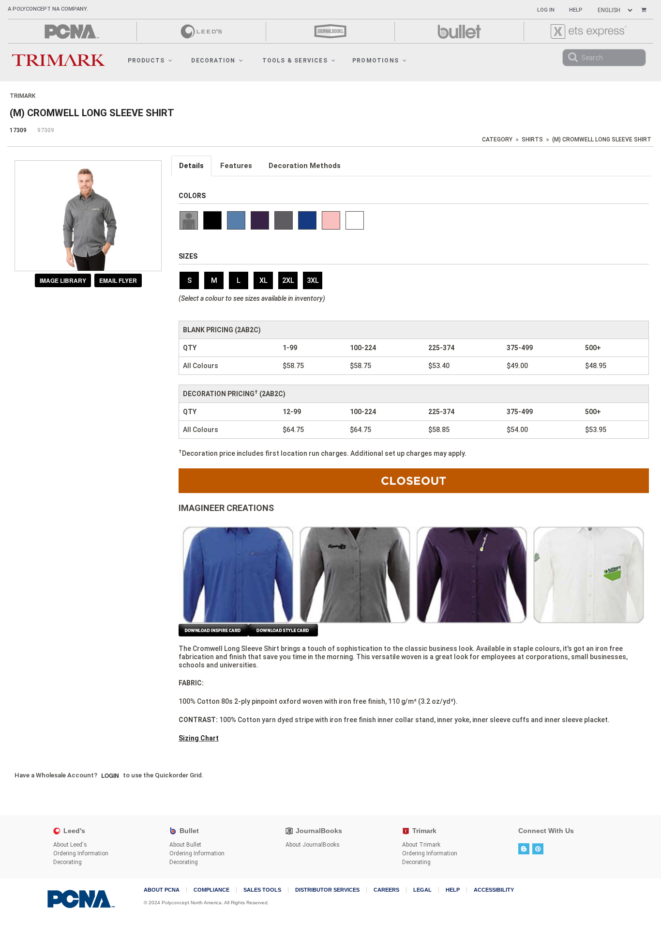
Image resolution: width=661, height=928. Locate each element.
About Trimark (421, 844)
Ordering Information (80, 853)
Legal (422, 890)
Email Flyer (118, 280)
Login (110, 775)
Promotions (375, 60)
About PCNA (162, 890)
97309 (45, 130)
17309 (18, 130)
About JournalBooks (312, 844)
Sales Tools (262, 890)
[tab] (191, 165)
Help (576, 10)
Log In (546, 10)
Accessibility (494, 890)
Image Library (63, 280)
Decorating (67, 862)
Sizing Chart (199, 738)
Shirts (532, 139)
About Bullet (185, 844)
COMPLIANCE (211, 890)
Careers (386, 890)
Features (236, 165)
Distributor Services (327, 890)
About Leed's (70, 844)
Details (191, 165)
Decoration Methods (305, 165)
